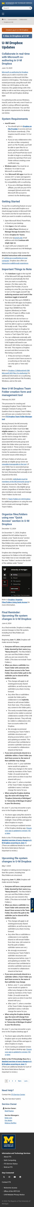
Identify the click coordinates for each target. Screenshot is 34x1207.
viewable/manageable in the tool (14, 464)
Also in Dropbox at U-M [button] (17, 36)
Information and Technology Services (16, 1153)
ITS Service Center (18, 1095)
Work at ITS (8, 1167)
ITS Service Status (11, 1164)
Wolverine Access (10, 1188)
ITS (5, 19)
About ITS (7, 1157)
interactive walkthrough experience (15, 263)
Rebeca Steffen (10, 1123)
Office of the (12, 1191)
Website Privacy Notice (14, 1195)
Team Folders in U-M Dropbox (19, 499)
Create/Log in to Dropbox (17, 30)
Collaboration (23, 19)
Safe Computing (10, 1160)
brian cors (8, 1118)
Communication (12, 19)
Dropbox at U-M (8, 22)
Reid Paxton (9, 1111)
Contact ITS (6, 1182)
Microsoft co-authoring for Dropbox (15, 72)
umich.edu (18, 238)
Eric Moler (8, 1120)
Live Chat (32, 903)
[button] (17, 14)
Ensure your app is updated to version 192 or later (18, 830)
